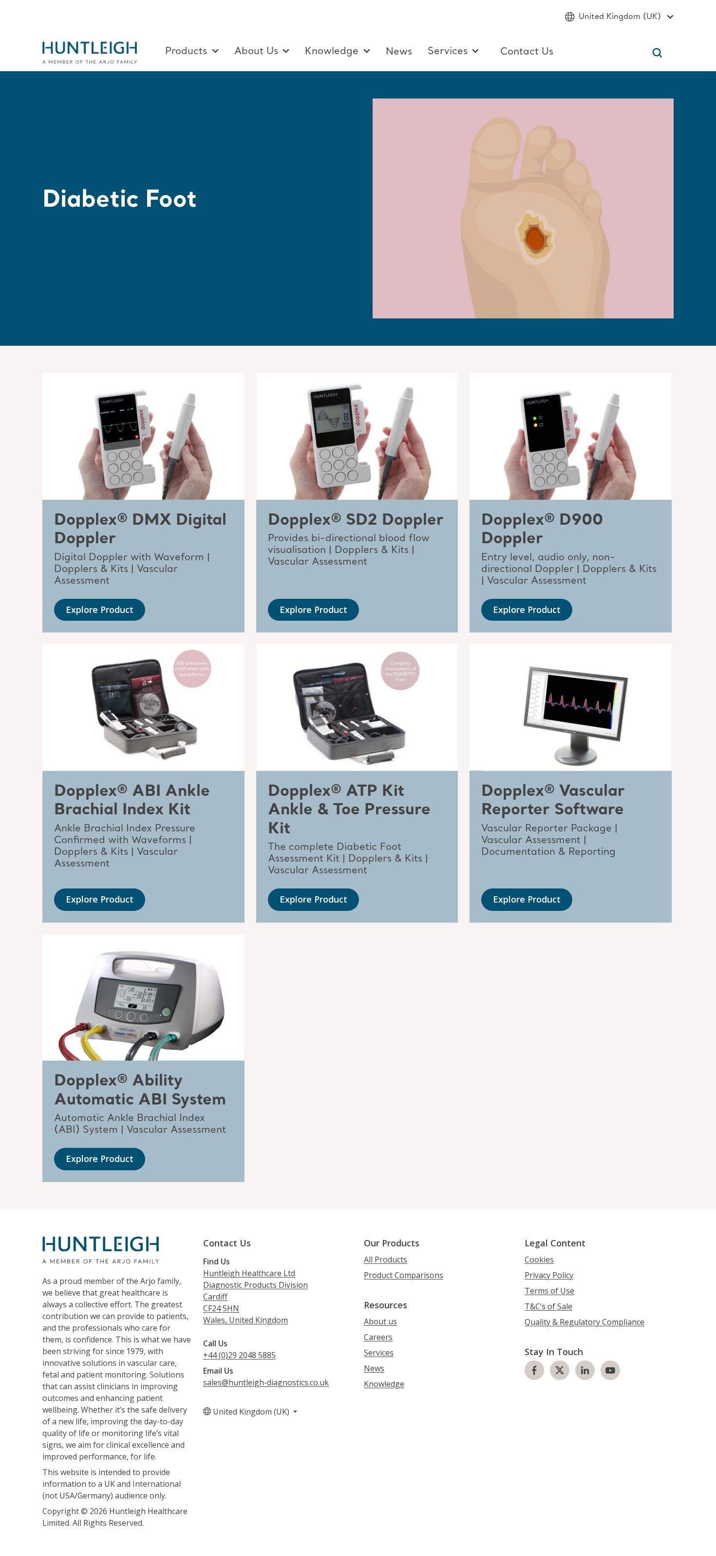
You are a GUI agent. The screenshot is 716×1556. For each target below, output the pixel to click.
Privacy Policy (549, 1275)
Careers (378, 1337)
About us (380, 1321)
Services (379, 1352)
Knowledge (384, 1384)
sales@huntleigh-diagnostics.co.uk (266, 1382)
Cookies (539, 1259)
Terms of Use (549, 1290)
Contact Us (526, 52)
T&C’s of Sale (548, 1306)
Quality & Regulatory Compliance (584, 1322)
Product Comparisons (403, 1275)
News (399, 52)
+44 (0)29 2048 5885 (239, 1355)
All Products (385, 1259)
